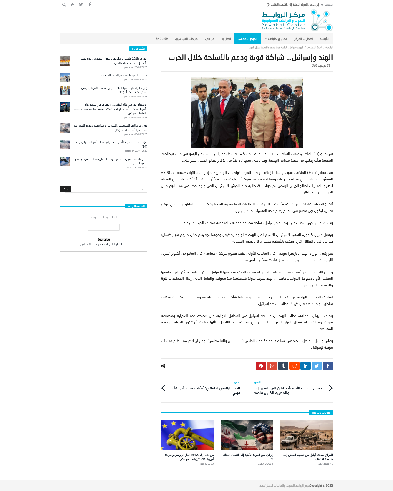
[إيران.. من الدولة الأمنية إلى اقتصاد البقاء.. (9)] (247, 435)
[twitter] (317, 366)
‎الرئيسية (329, 47)
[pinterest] (261, 366)
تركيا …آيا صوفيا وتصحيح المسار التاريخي (124, 75)
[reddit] (294, 366)
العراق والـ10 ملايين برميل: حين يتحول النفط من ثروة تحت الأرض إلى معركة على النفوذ (114, 61)
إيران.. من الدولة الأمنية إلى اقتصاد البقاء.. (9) (293, 4)
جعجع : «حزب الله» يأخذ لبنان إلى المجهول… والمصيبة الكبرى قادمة (288, 387)
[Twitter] (81, 4)
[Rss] (72, 4)
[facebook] (328, 366)
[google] (272, 366)
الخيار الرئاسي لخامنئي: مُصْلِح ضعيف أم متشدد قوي (205, 387)
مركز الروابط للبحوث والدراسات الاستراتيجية (285, 485)
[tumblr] (283, 366)
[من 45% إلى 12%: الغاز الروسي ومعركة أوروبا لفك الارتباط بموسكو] (187, 435)
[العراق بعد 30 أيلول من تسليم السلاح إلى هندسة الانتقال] (306, 435)
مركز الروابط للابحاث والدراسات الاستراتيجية (103, 244)
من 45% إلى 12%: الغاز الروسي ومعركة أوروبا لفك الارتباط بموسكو (189, 457)
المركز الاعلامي (314, 47)
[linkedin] (305, 366)
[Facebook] (89, 4)
